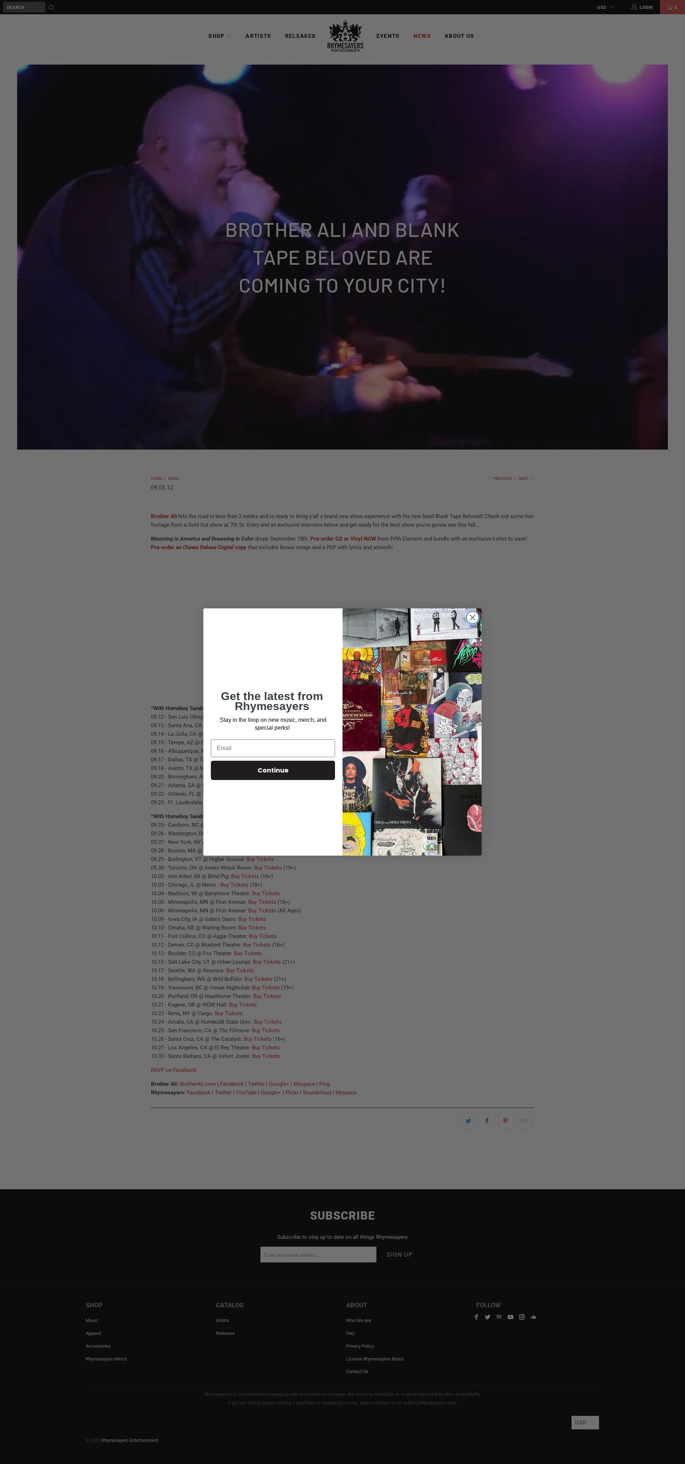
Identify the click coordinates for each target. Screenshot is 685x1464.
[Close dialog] (472, 617)
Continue (273, 770)
